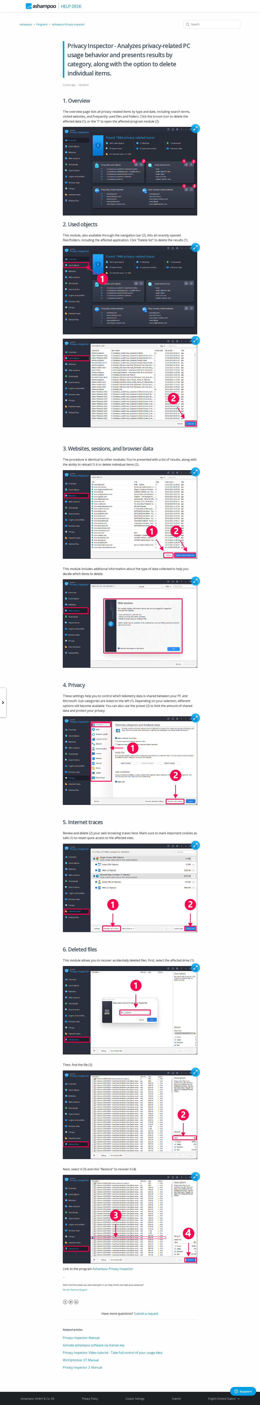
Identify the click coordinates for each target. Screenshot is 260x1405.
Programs (42, 24)
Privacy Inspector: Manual (81, 1338)
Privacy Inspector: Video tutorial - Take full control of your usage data (112, 1353)
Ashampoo (26, 24)
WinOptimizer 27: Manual (81, 1360)
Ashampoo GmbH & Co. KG (37, 1398)
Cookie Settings (134, 1398)
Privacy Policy (90, 1398)
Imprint (176, 1398)
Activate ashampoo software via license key (93, 1345)
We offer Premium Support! (75, 1289)
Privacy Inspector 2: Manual (82, 1367)
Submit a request (146, 1313)
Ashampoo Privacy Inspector (68, 24)
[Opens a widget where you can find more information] (243, 1391)
